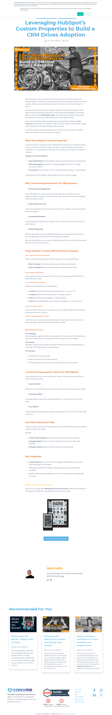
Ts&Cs (64, 714)
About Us (78, 692)
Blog (76, 694)
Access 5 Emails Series (56, 538)
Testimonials (79, 699)
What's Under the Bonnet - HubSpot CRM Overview (22, 639)
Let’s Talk (78, 689)
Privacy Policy (72, 714)
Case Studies (79, 697)
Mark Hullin (55, 568)
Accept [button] (80, 14)
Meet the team (79, 702)
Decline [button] (88, 14)
